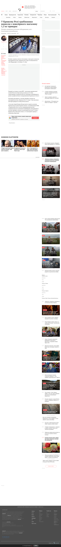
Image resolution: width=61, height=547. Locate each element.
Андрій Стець (4, 41)
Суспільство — (4, 33)
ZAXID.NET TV (15, 11)
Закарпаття (33, 15)
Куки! (32, 545)
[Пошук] (58, 14)
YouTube (48, 516)
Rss (47, 512)
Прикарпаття (12, 15)
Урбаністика (26, 17)
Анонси (33, 516)
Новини (2, 11)
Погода (43, 275)
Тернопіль (20, 15)
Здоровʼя (53, 17)
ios (57, 11)
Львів (6, 15)
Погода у (45, 276)
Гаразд (36, 11)
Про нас (55, 512)
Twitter (48, 515)
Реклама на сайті (56, 519)
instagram (50, 11)
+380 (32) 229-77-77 (8, 523)
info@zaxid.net (13, 524)
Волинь (27, 15)
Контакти (55, 517)
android (55, 11)
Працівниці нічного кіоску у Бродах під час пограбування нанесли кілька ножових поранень (3, 60)
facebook (46, 11)
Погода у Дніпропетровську (53, 298)
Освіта (14, 17)
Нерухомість (34, 17)
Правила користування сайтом (56, 522)
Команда (55, 516)
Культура (47, 17)
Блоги (10, 11)
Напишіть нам (56, 518)
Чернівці (40, 15)
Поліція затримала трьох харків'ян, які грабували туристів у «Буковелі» (3, 71)
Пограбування (12, 122)
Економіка (8, 17)
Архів (33, 521)
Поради (20, 17)
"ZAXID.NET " (4, 513)
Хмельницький (52, 15)
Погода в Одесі (45, 298)
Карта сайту (34, 523)
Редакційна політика (55, 514)
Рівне (45, 15)
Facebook (48, 514)
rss (59, 11)
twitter (48, 11)
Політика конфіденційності (56, 524)
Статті (6, 11)
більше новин (51, 466)
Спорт (41, 17)
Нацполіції (14, 62)
